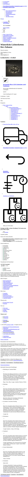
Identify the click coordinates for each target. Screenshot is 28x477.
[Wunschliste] (4, 29)
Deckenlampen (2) (15, 109)
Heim (7, 106)
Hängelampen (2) (14, 111)
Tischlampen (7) (14, 118)
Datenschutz (5, 328)
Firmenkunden (6, 288)
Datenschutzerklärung (17, 360)
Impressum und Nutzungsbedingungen (11, 326)
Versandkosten (9, 13)
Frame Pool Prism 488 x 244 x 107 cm (11, 124)
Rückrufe (5, 303)
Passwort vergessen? (7, 295)
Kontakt (7, 15)
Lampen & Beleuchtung (13, 107)
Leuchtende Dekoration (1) (16, 113)
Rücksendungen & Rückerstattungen (10, 285)
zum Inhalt (5, 2)
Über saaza (5, 308)
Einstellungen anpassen (18, 362)
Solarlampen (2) (14, 116)
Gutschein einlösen (7, 298)
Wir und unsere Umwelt (8, 302)
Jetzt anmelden (6, 23)
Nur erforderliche (10, 362)
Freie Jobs (5, 311)
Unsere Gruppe (6, 309)
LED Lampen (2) (14, 112)
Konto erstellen (6, 27)
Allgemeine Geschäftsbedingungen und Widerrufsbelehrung (11, 330)
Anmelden (5, 293)
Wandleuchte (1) (14, 119)
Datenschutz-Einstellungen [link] (8, 332)
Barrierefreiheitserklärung (8, 331)
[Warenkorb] (15, 31)
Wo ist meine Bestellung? (11, 10)
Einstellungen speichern (5, 474)
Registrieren (5, 294)
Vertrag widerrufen (4, 339)
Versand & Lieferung (7, 284)
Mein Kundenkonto (7, 280)
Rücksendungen (9, 11)
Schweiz (5, 322)
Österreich (5, 320)
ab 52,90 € (15, 6)
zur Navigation (6, 1)
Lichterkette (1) (14, 114)
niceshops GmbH (9, 324)
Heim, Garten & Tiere (7, 105)
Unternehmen (6, 336)
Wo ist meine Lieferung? (8, 296)
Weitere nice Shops (7, 337)
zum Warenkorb (6, 3)
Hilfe (4, 9)
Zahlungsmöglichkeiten (10, 14)
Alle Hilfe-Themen (10, 16)
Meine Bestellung (6, 281)
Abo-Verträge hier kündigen (9, 333)
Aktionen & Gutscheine (8, 286)
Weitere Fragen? (6, 287)
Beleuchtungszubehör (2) (16, 108)
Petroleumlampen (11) (15, 115)
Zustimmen (3, 362)
